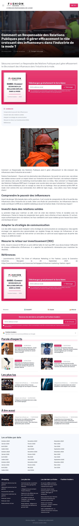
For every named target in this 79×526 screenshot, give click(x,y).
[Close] (60, 255)
